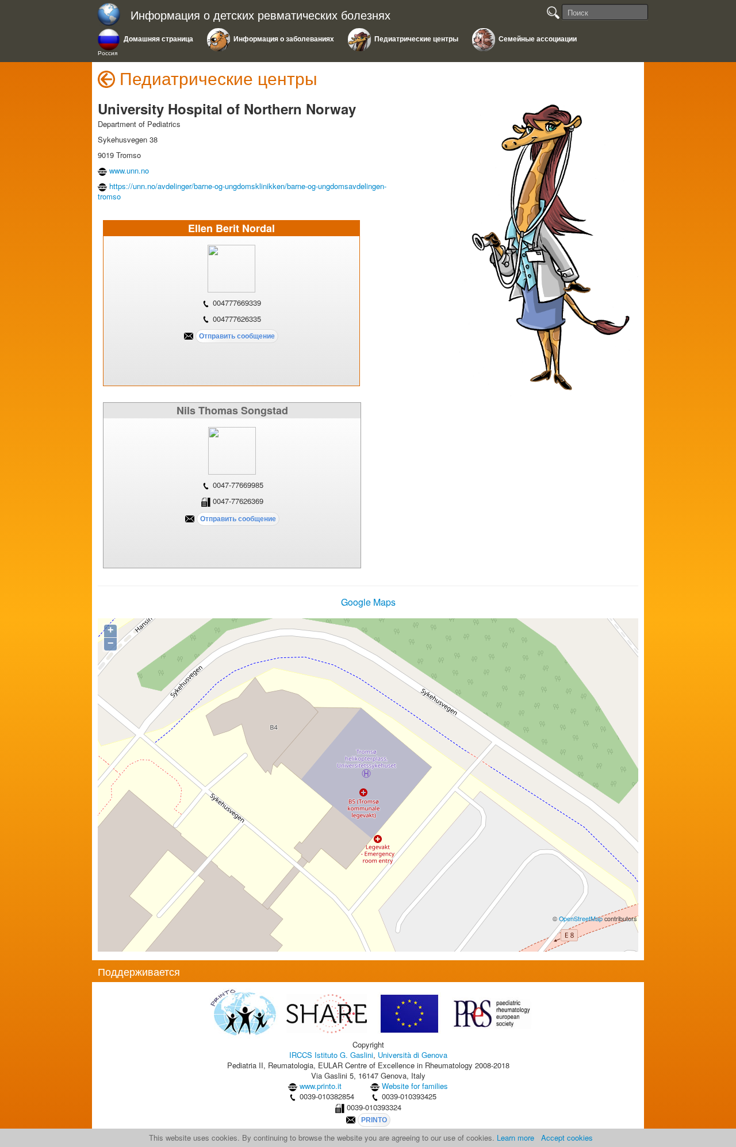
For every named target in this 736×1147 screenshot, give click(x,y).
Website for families (415, 1085)
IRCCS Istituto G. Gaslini (331, 1054)
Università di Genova (412, 1054)
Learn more (515, 1137)
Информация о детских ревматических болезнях (260, 15)
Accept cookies (567, 1137)
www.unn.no (129, 170)
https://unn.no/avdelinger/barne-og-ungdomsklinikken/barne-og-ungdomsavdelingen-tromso (242, 191)
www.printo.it (321, 1085)
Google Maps (368, 602)
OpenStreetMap (581, 918)
